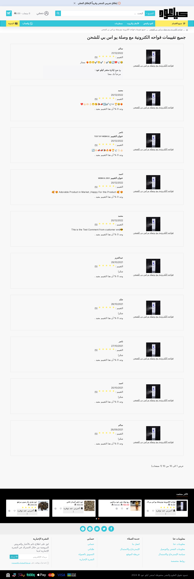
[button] (98, 518)
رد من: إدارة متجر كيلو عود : (108, 69)
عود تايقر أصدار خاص (75, 502)
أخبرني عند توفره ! (164, 512)
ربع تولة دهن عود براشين (119, 502)
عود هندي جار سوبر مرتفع (27, 502)
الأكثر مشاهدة (182, 494)
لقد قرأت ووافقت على (29, 563)
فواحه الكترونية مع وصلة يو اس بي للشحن (165, 29)
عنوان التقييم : (116, 136)
